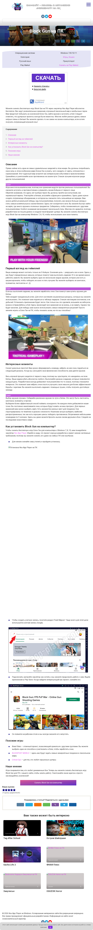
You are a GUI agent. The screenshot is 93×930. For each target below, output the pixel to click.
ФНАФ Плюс (52, 864)
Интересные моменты (17, 143)
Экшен (64, 36)
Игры (65, 57)
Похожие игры (14, 151)
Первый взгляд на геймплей (20, 139)
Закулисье (9, 891)
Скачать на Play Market (68, 65)
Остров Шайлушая (56, 838)
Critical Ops (16, 760)
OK (50, 927)
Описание (12, 135)
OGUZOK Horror (54, 891)
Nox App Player (20, 433)
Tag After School (11, 838)
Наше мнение (14, 155)
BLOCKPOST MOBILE (20, 753)
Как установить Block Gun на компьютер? (25, 147)
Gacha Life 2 (9, 864)
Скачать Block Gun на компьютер (48, 783)
